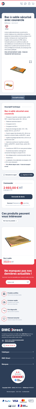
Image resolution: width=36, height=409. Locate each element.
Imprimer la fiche (28, 175)
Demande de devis (18, 197)
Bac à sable (7, 258)
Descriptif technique (18, 97)
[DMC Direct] (3, 3)
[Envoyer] (28, 282)
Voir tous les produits (9, 221)
